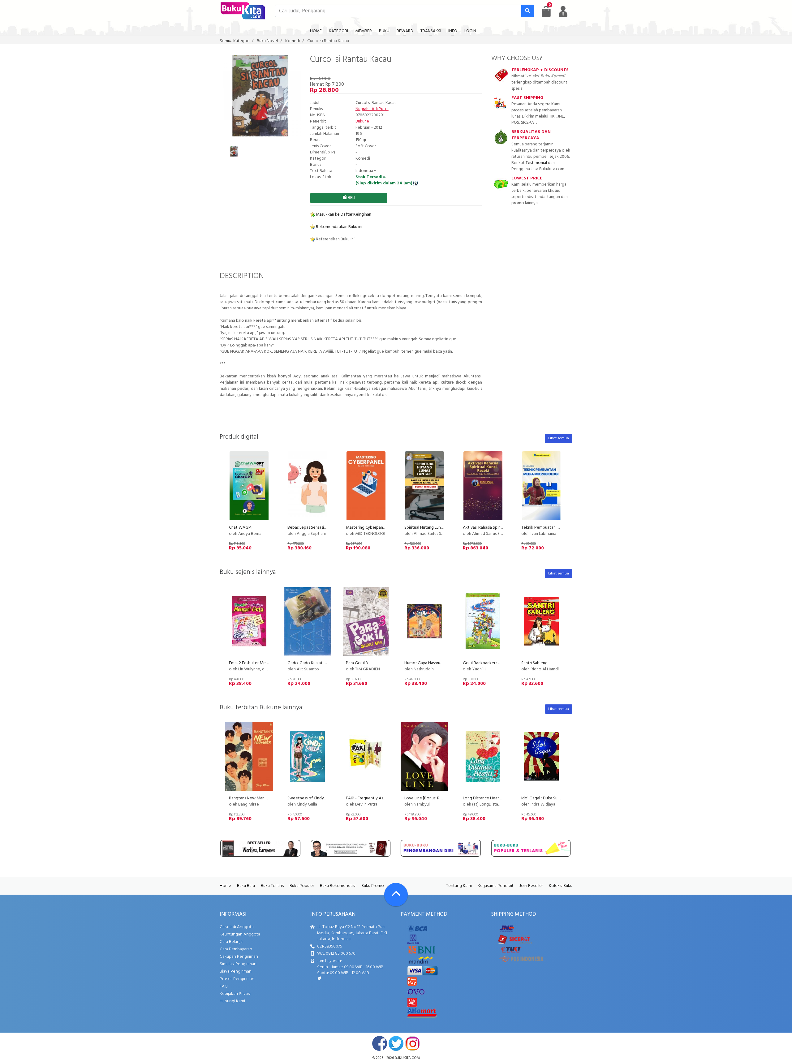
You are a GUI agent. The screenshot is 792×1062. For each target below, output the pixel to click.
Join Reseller (531, 885)
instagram (412, 1043)
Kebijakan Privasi (235, 993)
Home (225, 885)
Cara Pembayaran (236, 949)
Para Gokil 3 (357, 663)
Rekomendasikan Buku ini (338, 226)
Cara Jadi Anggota (237, 927)
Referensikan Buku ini (335, 239)
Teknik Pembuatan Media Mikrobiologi (557, 527)
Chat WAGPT (241, 527)
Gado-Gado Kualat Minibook (314, 663)
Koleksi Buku (560, 885)
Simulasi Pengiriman (238, 964)
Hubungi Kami (232, 1001)
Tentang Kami (459, 885)
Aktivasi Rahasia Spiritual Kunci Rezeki (497, 527)
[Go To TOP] (396, 894)
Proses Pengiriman (237, 978)
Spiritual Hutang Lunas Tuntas (431, 527)
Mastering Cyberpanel (366, 527)
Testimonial (536, 162)
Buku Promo (372, 885)
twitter (396, 1043)
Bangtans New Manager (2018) (257, 798)
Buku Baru (246, 885)
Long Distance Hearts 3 (484, 798)
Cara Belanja (231, 941)
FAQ (224, 986)
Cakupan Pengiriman (239, 956)
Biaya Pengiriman (236, 971)
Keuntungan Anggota (240, 934)
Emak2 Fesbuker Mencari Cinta (257, 663)
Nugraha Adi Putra (372, 109)
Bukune (362, 121)
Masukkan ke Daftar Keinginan (343, 214)
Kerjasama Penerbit (496, 885)
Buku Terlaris (272, 885)
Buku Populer (302, 885)
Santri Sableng (534, 663)
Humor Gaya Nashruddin (426, 663)
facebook (379, 1043)
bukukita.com (407, 1058)
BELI (351, 197)
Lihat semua (558, 438)
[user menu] (563, 11)
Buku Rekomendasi (337, 885)
